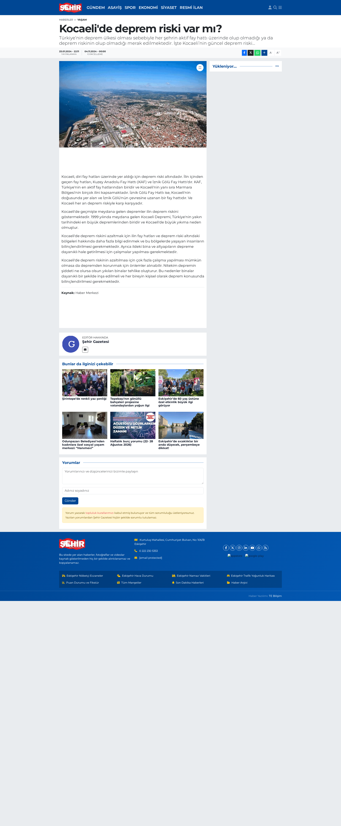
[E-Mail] (85, 350)
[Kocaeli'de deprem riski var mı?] (133, 104)
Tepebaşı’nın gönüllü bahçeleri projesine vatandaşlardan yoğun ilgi (130, 402)
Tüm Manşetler (131, 582)
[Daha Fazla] (264, 53)
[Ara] (275, 7)
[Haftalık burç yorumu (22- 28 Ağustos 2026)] (132, 425)
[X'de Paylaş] (251, 53)
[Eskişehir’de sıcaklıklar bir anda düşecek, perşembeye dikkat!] (181, 425)
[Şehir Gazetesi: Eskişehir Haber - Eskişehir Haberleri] (70, 8)
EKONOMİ (148, 7)
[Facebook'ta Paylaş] (244, 53)
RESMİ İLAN (191, 7)
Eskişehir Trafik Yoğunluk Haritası (253, 575)
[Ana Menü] (280, 7)
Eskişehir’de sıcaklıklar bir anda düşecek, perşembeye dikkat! (179, 445)
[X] (233, 548)
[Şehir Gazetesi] (70, 344)
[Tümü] (277, 66)
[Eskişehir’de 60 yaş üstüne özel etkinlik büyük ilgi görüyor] (181, 382)
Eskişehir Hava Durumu (137, 575)
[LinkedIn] (246, 548)
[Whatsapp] (259, 548)
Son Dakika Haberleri (190, 582)
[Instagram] (239, 548)
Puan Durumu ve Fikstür (82, 582)
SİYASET (169, 7)
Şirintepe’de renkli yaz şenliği (84, 398)
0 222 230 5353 (148, 551)
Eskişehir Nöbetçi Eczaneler (85, 575)
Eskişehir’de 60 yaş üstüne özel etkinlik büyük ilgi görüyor (178, 402)
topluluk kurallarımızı (100, 513)
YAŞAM (82, 19)
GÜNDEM (96, 7)
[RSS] (265, 548)
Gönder (70, 500)
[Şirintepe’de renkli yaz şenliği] (84, 382)
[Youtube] (252, 548)
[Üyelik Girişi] (270, 7)
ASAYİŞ (115, 7)
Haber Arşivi (239, 582)
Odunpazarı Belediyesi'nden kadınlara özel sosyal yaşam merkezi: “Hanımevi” (83, 445)
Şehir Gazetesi (95, 342)
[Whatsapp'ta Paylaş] (257, 53)
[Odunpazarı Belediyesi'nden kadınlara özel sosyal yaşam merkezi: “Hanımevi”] (84, 425)
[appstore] (235, 556)
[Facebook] (226, 548)
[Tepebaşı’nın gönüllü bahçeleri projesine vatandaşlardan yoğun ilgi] (132, 382)
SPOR (130, 7)
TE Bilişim (275, 596)
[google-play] (255, 556)
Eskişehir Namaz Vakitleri (193, 575)
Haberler (66, 19)
